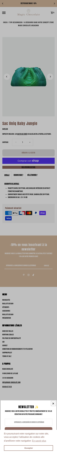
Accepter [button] (28, 448)
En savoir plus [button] (39, 441)
